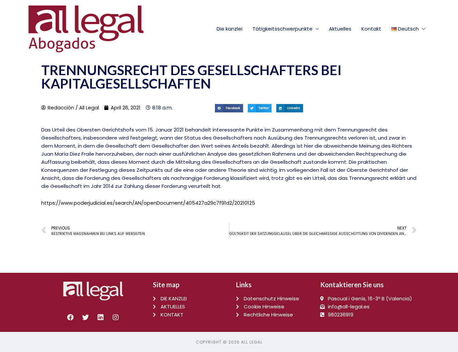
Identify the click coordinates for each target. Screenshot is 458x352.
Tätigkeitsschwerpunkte (282, 28)
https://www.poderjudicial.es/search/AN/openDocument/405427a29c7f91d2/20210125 (148, 202)
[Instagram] (115, 317)
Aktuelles (340, 28)
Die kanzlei (229, 28)
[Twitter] (85, 317)
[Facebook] (70, 317)
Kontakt (371, 28)
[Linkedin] (100, 317)
